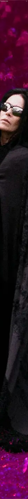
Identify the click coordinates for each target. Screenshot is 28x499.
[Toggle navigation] (27, 1)
